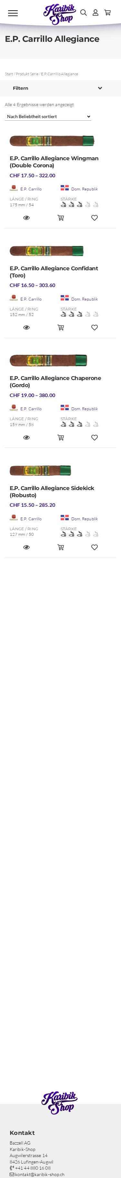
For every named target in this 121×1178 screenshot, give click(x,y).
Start (9, 73)
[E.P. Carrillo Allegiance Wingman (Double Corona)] (60, 143)
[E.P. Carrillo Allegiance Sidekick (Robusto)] (60, 472)
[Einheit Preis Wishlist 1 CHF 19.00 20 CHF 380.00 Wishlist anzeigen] (94, 440)
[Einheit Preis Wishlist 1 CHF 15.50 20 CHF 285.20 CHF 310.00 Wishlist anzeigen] (94, 550)
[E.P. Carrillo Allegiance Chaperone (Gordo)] (60, 363)
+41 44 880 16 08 (32, 1168)
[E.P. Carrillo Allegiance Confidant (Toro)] (60, 253)
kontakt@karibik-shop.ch (39, 1174)
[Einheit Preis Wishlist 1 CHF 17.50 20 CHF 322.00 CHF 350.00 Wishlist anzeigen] (94, 220)
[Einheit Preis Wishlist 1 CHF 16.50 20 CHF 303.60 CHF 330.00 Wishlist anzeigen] (94, 330)
